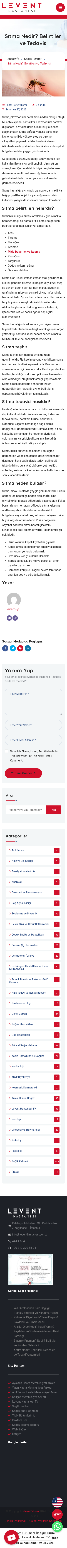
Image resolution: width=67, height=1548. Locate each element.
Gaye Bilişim (31, 1511)
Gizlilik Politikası (15, 1521)
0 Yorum (41, 104)
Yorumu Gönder (21, 773)
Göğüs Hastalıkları (22, 1024)
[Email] (9, 618)
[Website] (15, 618)
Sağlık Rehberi (33, 59)
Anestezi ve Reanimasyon (27, 892)
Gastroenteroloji (21, 1003)
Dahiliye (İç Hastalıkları (25, 945)
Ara (9, 795)
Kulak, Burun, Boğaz (23, 1098)
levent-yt (13, 609)
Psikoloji (16, 1140)
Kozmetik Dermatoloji (24, 1087)
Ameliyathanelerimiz (23, 871)
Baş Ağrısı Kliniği (21, 903)
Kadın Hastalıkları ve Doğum (28, 1056)
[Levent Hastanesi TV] (11, 1537)
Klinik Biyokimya (21, 1077)
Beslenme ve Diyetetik (24, 913)
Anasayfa (13, 59)
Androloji (17, 882)
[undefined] (57, 1514)
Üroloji (15, 1172)
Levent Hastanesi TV (24, 1108)
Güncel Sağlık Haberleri (25, 1045)
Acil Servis (18, 850)
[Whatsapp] (57, 1526)
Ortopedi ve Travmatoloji (26, 1129)
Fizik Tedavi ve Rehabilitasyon (29, 992)
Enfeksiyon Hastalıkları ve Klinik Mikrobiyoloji (28, 968)
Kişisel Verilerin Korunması (45, 1521)
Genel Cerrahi (19, 1013)
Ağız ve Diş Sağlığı (22, 860)
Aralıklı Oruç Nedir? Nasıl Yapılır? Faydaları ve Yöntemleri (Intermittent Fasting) (36, 1331)
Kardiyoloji (18, 1066)
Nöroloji (16, 1119)
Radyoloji (17, 1150)
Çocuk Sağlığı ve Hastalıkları (28, 934)
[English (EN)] (57, 1502)
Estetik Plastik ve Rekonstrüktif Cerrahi (28, 981)
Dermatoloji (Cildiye (23, 955)
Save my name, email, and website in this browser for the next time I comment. (34, 756)
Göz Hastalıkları (21, 1034)
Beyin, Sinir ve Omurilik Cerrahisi (30, 924)
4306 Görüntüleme (17, 104)
